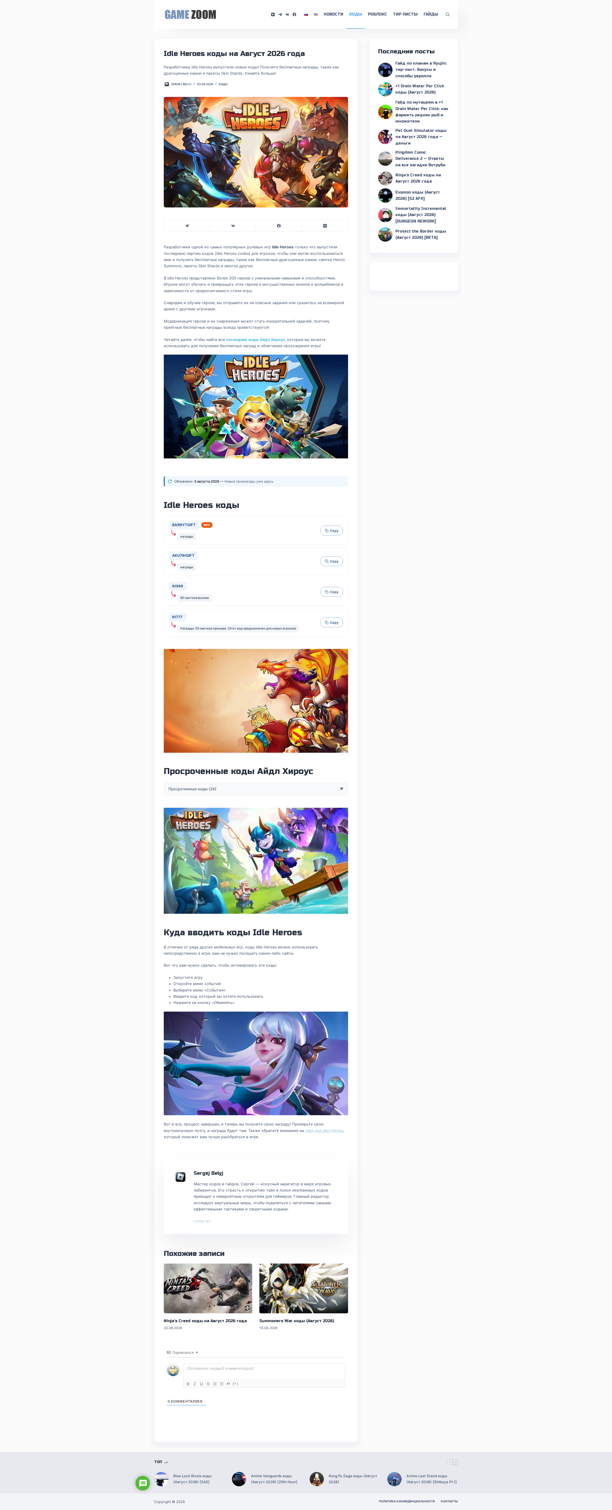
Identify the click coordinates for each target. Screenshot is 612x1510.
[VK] (287, 14)
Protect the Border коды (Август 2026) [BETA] (420, 234)
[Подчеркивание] (201, 1384)
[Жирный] (188, 1384)
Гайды (431, 14)
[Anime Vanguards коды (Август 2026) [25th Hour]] (239, 1479)
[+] (235, 1383)
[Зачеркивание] (208, 1384)
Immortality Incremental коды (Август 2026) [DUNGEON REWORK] (420, 214)
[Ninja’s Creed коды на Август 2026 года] (208, 1288)
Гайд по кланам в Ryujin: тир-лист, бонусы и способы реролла (421, 69)
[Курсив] (194, 1384)
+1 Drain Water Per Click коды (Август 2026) (419, 89)
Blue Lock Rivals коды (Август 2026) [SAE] (192, 1479)
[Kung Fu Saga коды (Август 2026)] (317, 1479)
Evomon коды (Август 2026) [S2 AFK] (417, 195)
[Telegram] (280, 14)
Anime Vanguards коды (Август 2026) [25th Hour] (274, 1479)
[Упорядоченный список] (215, 1384)
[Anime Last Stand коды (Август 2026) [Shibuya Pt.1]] (394, 1479)
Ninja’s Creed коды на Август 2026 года (205, 1321)
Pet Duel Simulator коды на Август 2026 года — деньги (421, 136)
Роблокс (377, 14)
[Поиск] (447, 14)
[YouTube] (273, 14)
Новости (333, 14)
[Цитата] (228, 1384)
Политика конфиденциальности (407, 1501)
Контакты (449, 1501)
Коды (355, 14)
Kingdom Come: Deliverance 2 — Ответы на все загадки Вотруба (420, 158)
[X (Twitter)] (325, 226)
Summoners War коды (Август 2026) (296, 1321)
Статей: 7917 (202, 1221)
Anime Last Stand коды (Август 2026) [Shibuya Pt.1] (431, 1479)
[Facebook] (294, 14)
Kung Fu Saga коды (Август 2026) (353, 1479)
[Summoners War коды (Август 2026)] (303, 1288)
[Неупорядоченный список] (221, 1384)
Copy (334, 531)
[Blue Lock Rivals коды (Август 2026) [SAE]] (161, 1479)
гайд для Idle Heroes (324, 1130)
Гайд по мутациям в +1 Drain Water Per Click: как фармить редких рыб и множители (421, 111)
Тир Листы (405, 14)
